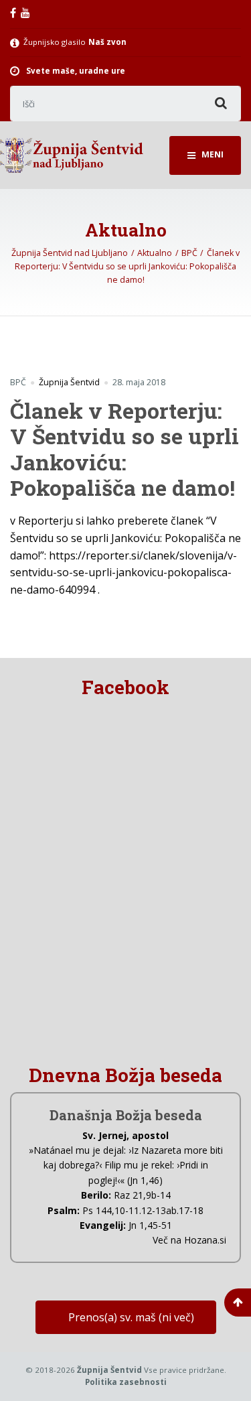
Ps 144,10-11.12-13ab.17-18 (142, 1210)
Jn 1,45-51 (150, 1225)
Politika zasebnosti (126, 1382)
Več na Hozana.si (189, 1239)
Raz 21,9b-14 (142, 1195)
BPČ (18, 382)
